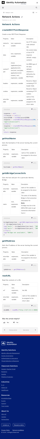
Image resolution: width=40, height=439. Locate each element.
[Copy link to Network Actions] (22, 24)
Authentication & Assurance (9, 358)
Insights (3, 374)
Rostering (4, 371)
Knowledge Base (6, 398)
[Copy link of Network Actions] (21, 17)
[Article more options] (36, 12)
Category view (9, 12)
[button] (11, 330)
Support (3, 403)
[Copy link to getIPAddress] (17, 241)
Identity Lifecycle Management (10, 353)
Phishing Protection (7, 377)
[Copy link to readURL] (13, 275)
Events (3, 401)
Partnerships (5, 419)
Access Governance (7, 356)
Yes (8, 322)
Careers (3, 417)
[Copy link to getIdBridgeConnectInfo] (28, 173)
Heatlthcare (4, 390)
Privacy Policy (5, 430)
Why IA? (3, 414)
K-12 (2, 385)
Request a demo (19, 425)
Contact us (6, 425)
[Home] (14, 3)
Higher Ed (4, 387)
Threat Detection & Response (10, 361)
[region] (20, 121)
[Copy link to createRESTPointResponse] (31, 30)
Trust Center (5, 406)
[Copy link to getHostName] (18, 138)
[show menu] (37, 2)
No (17, 322)
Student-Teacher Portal (8, 369)
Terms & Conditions (18, 430)
